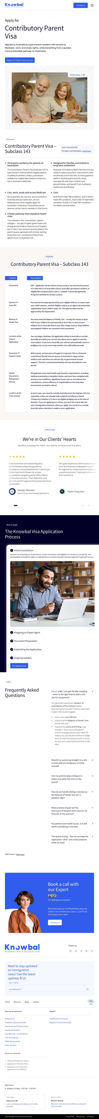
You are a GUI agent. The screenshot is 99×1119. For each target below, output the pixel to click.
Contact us (80, 5)
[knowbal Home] (22, 948)
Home (7, 1002)
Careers (36, 1002)
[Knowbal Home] (14, 5)
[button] (91, 5)
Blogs (27, 1002)
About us (17, 1002)
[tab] (52, 588)
